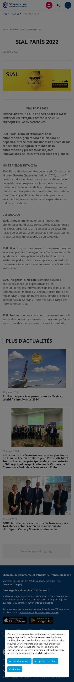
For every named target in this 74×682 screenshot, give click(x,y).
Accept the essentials (45, 661)
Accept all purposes (19, 661)
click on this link (46, 653)
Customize (14, 669)
